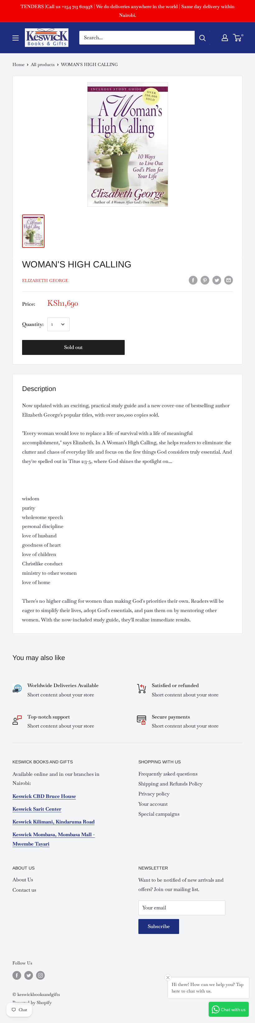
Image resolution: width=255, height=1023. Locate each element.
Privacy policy (153, 793)
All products (43, 64)
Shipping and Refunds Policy (170, 783)
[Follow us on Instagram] (40, 975)
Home (18, 64)
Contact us (24, 890)
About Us (22, 879)
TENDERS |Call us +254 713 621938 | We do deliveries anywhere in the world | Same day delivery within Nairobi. (127, 10)
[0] (237, 37)
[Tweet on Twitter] (216, 280)
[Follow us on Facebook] (16, 975)
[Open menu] (15, 37)
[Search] (202, 38)
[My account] (225, 37)
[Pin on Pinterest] (205, 280)
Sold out (73, 347)
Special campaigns (158, 814)
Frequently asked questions (167, 774)
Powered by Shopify (32, 1002)
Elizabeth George (45, 280)
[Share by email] (228, 280)
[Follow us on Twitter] (28, 975)
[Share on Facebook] (193, 280)
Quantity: (33, 324)
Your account (153, 804)
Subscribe (159, 926)
